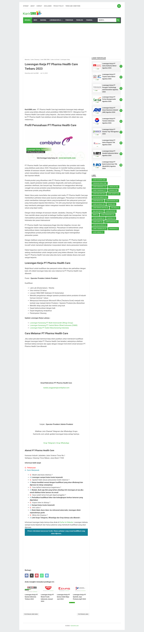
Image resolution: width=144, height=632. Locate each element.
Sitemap (26, 6)
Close (72, 602)
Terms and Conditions (72, 6)
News (35, 20)
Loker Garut (97, 221)
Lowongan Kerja (55, 20)
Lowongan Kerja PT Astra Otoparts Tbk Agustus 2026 (108, 142)
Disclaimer (48, 6)
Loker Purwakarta (107, 214)
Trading (111, 204)
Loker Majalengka (99, 225)
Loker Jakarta (113, 194)
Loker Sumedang (111, 221)
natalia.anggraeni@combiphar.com (56, 388)
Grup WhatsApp (63, 443)
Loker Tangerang (99, 190)
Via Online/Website (100, 197)
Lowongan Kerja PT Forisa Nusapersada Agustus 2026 (109, 99)
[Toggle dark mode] (119, 6)
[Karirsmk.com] (32, 13)
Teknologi (79, 20)
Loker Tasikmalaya (99, 228)
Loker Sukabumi (98, 218)
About (32, 6)
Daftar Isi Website (66, 522)
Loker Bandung (112, 200)
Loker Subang (98, 232)
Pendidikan (69, 20)
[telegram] (47, 575)
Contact (39, 6)
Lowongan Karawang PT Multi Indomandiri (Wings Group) (51, 323)
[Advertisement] (72, 40)
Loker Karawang (99, 186)
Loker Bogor (110, 211)
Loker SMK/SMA (99, 194)
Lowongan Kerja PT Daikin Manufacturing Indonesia (49, 328)
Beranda (27, 20)
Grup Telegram (49, 443)
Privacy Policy (58, 6)
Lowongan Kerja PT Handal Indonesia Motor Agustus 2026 (110, 153)
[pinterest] (37, 575)
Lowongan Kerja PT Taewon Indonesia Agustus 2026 (108, 121)
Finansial (89, 20)
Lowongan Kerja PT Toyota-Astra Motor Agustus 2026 (108, 77)
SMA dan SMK (98, 211)
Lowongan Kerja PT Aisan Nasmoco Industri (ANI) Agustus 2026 (110, 110)
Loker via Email (99, 204)
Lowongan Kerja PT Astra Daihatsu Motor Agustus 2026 (109, 66)
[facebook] (26, 575)
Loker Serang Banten (100, 207)
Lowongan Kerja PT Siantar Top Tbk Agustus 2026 (110, 132)
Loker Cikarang (99, 180)
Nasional (43, 20)
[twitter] (32, 575)
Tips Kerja (115, 207)
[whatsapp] (42, 575)
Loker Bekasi (98, 200)
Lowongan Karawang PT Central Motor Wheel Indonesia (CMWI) (53, 325)
